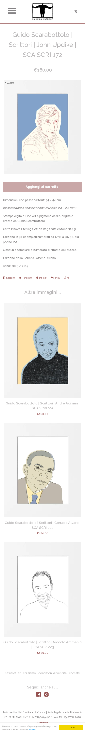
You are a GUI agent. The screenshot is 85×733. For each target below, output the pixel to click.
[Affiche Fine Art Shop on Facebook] (38, 695)
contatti (74, 673)
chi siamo (29, 673)
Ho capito (71, 727)
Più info (32, 729)
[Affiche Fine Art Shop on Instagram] (46, 695)
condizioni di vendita (52, 673)
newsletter (13, 673)
